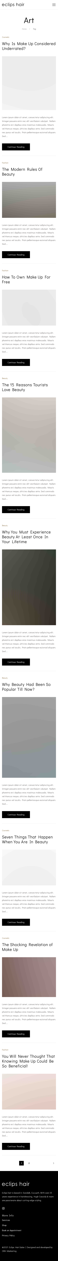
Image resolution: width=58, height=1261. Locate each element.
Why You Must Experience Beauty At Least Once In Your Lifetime (26, 536)
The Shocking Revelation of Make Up (27, 947)
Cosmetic (5, 37)
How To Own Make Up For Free (26, 279)
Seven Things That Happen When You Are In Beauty (27, 839)
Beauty (5, 378)
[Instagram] (3, 1208)
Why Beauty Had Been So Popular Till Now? (26, 687)
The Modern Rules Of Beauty (22, 172)
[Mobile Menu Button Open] (54, 5)
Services (6, 1220)
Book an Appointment (11, 1230)
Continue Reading (16, 146)
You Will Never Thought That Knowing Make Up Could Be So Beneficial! (28, 1061)
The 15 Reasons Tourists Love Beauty (25, 387)
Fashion (5, 162)
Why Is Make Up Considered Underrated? (29, 46)
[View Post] (29, 82)
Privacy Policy (8, 1235)
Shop (4, 1225)
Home (24, 29)
